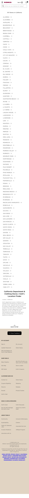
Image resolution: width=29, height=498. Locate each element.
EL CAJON (6, 69)
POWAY (5, 183)
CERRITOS (6, 41)
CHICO (5, 44)
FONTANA (6, 82)
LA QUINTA (6, 107)
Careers (18, 422)
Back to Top (14, 327)
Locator (4, 299)
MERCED (5, 131)
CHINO (5, 47)
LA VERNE (6, 110)
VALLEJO (6, 270)
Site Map (3, 365)
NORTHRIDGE (7, 159)
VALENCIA (6, 268)
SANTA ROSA (7, 230)
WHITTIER (6, 281)
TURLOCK (6, 254)
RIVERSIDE (6, 200)
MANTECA (6, 123)
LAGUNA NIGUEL (8, 112)
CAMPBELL (6, 36)
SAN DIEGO (6, 213)
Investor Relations (6, 429)
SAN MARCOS (7, 221)
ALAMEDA (6, 17)
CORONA (6, 63)
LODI (4, 120)
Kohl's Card (4, 404)
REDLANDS (6, 189)
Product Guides (20, 390)
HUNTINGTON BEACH (9, 99)
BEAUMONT (6, 28)
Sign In (3, 344)
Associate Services (21, 426)
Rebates (18, 387)
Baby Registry (5, 362)
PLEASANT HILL (8, 178)
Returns (3, 387)
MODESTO (6, 140)
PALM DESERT (7, 167)
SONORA (6, 240)
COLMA (5, 60)
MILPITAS (6, 134)
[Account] (22, 2)
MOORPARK (6, 148)
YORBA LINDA (7, 284)
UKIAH (5, 260)
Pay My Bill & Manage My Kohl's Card (7, 408)
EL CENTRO (6, 71)
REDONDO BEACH (8, 191)
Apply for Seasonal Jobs (6, 426)
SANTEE (5, 232)
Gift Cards (4, 369)
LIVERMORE (6, 118)
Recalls (3, 390)
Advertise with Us (6, 433)
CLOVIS (5, 58)
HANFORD (6, 96)
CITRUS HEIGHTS (8, 52)
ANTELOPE (6, 22)
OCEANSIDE (7, 161)
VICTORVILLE (7, 276)
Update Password (6, 347)
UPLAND (5, 262)
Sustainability (5, 422)
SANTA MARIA (7, 227)
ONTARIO (6, 164)
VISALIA (5, 279)
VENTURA (6, 273)
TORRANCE (6, 251)
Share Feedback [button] (15, 333)
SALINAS (5, 210)
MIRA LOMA (6, 137)
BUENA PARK (7, 33)
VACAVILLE (6, 265)
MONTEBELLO (7, 145)
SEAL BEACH (7, 235)
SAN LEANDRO (7, 219)
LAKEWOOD (7, 115)
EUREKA (5, 77)
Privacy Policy (15, 454)
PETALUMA (6, 175)
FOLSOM (5, 80)
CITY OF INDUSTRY (9, 55)
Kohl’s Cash (4, 394)
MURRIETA (6, 153)
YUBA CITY (6, 287)
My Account (19, 344)
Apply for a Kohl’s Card (20, 408)
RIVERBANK (7, 197)
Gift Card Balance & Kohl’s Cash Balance (6, 351)
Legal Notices (6, 454)
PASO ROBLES (7, 172)
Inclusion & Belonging (21, 419)
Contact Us (4, 379)
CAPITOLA (6, 39)
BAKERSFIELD (7, 25)
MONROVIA (6, 142)
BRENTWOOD (7, 30)
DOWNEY (6, 66)
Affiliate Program (20, 429)
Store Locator (19, 365)
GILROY (5, 90)
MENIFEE (6, 129)
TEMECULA (6, 249)
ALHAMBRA (6, 19)
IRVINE (5, 101)
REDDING (6, 186)
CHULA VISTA (7, 50)
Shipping (18, 383)
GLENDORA (6, 93)
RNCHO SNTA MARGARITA (11, 202)
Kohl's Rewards (20, 404)
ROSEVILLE (6, 205)
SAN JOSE (6, 216)
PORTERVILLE (7, 180)
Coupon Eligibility (6, 383)
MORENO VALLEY (8, 150)
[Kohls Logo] (8, 2)
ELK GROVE (6, 74)
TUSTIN (5, 257)
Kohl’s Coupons (20, 369)
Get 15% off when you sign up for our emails (21, 362)
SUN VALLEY (7, 246)
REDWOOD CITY (8, 194)
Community (4, 419)
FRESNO (5, 85)
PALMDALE (6, 170)
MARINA (5, 126)
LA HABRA (6, 104)
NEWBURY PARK (8, 156)
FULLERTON (7, 88)
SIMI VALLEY (7, 238)
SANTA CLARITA (8, 224)
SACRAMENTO (7, 208)
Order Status (19, 379)
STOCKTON (6, 243)
